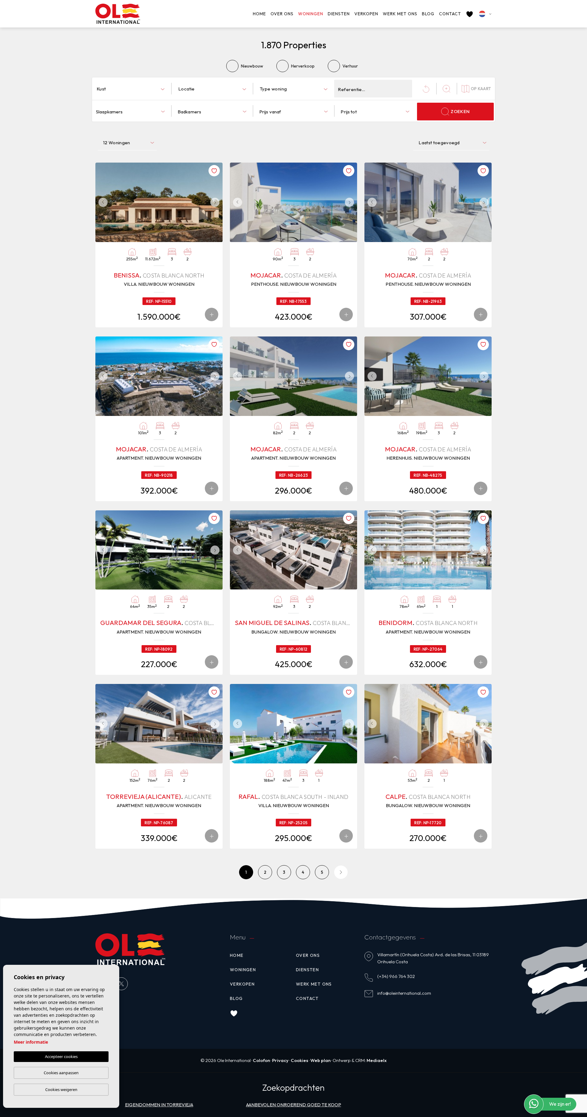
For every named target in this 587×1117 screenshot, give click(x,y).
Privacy (280, 1060)
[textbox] (132, 89)
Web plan (320, 1060)
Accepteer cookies (61, 1056)
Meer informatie (31, 1042)
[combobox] (130, 88)
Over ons (282, 14)
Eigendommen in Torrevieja (159, 1104)
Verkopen (366, 14)
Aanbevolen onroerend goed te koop (293, 1104)
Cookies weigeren (61, 1089)
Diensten (339, 14)
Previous (101, 202)
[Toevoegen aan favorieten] (214, 170)
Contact (450, 14)
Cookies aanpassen (61, 1072)
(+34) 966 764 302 (396, 976)
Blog (428, 14)
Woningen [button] (310, 14)
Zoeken (460, 111)
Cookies (299, 1060)
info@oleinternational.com (404, 993)
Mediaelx (377, 1060)
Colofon (261, 1060)
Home (259, 14)
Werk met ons (400, 14)
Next (216, 202)
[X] (121, 983)
